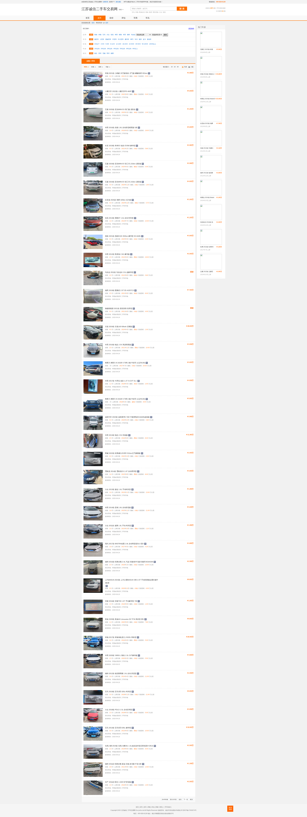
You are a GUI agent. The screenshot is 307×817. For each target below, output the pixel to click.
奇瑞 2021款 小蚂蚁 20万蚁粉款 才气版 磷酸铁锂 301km (126, 73)
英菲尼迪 (155, 12)
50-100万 (145, 44)
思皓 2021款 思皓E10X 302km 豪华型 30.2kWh (123, 236)
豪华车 (127, 39)
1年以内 (97, 48)
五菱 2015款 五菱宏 (206, 271)
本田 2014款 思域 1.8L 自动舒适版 (118, 507)
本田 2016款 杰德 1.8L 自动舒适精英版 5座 (121, 127)
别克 (164, 12)
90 (178, 67)
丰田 (124, 34)
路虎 (150, 12)
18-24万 (125, 44)
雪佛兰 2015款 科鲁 (206, 49)
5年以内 (122, 48)
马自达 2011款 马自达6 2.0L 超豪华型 (119, 272)
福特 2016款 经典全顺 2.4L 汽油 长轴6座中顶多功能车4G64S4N (129, 562)
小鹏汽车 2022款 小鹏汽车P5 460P (118, 91)
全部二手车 (90, 61)
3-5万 (102, 44)
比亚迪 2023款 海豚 (206, 123)
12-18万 (118, 44)
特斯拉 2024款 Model (207, 197)
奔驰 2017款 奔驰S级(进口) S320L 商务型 (120, 637)
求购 (149, 807)
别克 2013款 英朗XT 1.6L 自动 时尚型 (119, 218)
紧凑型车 (108, 39)
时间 (85, 67)
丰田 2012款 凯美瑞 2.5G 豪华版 (117, 254)
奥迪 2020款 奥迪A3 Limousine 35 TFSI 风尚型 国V (124, 619)
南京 (95, 53)
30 (172, 67)
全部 (91, 34)
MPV (131, 39)
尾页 (191, 799)
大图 (192, 67)
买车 (141, 807)
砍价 (111, 18)
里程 (99, 67)
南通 (112, 53)
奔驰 (136, 12)
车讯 (147, 18)
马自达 (133, 34)
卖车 (145, 807)
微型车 (96, 39)
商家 (157, 807)
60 (175, 67)
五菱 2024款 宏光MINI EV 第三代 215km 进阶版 (123, 164)
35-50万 (138, 44)
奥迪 (146, 12)
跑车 (140, 39)
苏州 (99, 53)
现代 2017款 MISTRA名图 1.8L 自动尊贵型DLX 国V (124, 544)
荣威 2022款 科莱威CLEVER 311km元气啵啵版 (122, 453)
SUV (136, 39)
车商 (135, 18)
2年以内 (103, 48)
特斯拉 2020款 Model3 (207, 99)
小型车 (102, 39)
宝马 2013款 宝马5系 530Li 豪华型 (118, 728)
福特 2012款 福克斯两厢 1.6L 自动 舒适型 (120, 673)
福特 (128, 34)
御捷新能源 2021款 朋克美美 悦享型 (118, 308)
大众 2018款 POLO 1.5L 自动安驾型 (118, 710)
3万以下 (97, 44)
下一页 (186, 799)
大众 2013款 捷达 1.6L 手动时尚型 (118, 489)
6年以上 (135, 48)
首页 (87, 18)
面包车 (149, 39)
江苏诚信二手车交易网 (100, 9)
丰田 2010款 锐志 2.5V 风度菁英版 (118, 345)
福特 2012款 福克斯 (206, 173)
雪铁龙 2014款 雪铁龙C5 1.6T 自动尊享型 (121, 471)
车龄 (107, 67)
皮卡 (144, 39)
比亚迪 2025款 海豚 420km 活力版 (118, 200)
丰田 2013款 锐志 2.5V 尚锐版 (116, 435)
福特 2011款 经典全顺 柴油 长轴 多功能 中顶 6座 (123, 764)
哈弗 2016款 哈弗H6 (206, 247)
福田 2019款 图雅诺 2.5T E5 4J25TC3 (119, 290)
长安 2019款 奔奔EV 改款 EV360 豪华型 (120, 146)
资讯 (160, 807)
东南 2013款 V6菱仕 (206, 148)
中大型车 (121, 39)
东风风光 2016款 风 (206, 222)
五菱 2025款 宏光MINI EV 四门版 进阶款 (120, 109)
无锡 (104, 53)
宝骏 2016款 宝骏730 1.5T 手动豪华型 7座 (121, 601)
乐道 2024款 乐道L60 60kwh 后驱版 (118, 326)
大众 (160, 12)
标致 (120, 34)
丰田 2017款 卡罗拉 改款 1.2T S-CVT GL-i (121, 381)
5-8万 (107, 44)
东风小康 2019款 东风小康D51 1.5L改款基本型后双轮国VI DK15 (129, 746)
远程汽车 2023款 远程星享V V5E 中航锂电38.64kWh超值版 (127, 417)
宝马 (133, 12)
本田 (116, 34)
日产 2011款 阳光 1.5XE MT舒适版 (118, 782)
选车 (99, 18)
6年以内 (128, 48)
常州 (108, 53)
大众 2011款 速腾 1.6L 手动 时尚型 (118, 526)
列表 (185, 67)
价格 (92, 67)
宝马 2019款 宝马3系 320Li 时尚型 (118, 691)
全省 (91, 53)
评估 (123, 18)
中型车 (114, 39)
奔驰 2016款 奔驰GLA (207, 74)
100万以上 (152, 44)
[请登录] (105, 2)
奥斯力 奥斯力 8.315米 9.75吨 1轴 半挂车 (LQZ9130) (125, 363)
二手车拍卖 (167, 807)
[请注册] (118, 2)
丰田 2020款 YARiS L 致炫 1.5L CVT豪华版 (121, 655)
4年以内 (116, 48)
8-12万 (112, 44)
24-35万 (131, 44)
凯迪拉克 (142, 12)
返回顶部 (230, 808)
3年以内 (109, 48)
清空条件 (191, 28)
